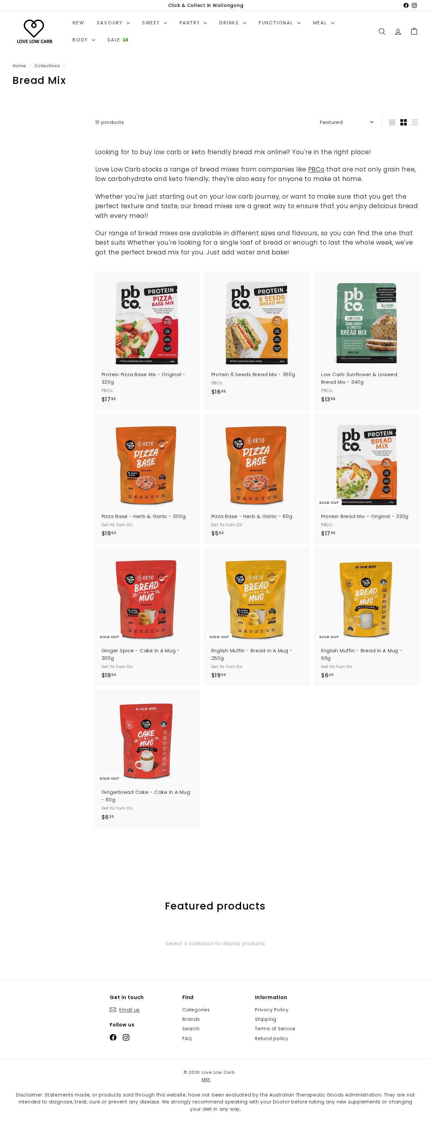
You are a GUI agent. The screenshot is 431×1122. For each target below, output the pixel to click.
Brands (191, 1019)
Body (81, 40)
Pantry (191, 23)
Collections (48, 65)
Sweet (152, 23)
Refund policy (271, 1038)
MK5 (206, 1080)
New (78, 23)
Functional (277, 23)
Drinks (230, 23)
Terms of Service (275, 1029)
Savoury (111, 23)
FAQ (187, 1038)
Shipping (265, 1019)
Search (191, 1029)
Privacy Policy (272, 1010)
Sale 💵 (118, 40)
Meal (321, 23)
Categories (196, 1010)
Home (20, 65)
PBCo (316, 169)
